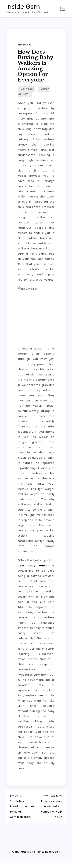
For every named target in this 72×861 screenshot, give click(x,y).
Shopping (25, 44)
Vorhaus (26, 89)
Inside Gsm (23, 6)
